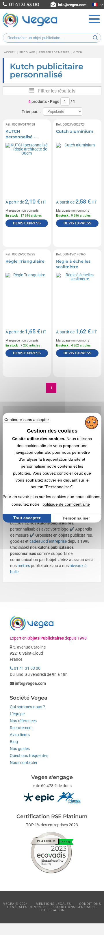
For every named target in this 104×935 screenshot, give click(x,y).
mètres (24, 565)
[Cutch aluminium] (77, 164)
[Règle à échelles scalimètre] (77, 294)
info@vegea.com (72, 5)
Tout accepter (26, 518)
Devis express (27, 223)
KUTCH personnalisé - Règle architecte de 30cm (26, 140)
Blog (14, 741)
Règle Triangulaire (24, 261)
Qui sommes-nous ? (27, 707)
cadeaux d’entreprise (48, 541)
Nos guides (20, 748)
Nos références (23, 720)
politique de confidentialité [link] (66, 504)
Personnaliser (76, 518)
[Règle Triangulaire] (26, 294)
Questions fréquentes (29, 755)
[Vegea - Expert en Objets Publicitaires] (30, 26)
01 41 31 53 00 (26, 668)
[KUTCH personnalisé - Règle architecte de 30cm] (26, 164)
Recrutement (21, 727)
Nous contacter (24, 762)
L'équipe (17, 713)
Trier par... (31, 112)
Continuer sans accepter (26, 419)
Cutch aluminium (74, 131)
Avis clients (20, 734)
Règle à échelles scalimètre (73, 264)
